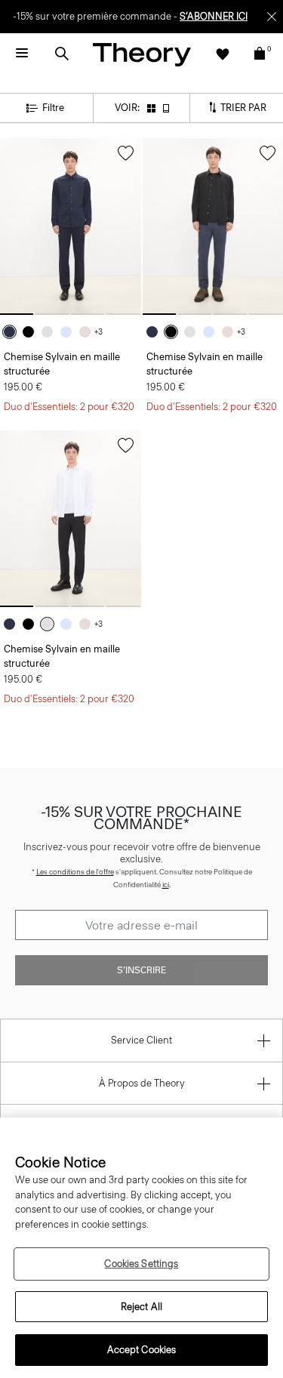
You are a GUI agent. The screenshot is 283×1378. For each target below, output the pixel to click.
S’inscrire (141, 970)
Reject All (141, 1306)
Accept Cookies (142, 1349)
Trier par (242, 107)
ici (165, 884)
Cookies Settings (141, 1263)
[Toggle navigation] (22, 53)
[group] (70, 226)
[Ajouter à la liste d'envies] (126, 153)
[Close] (271, 16)
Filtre (53, 107)
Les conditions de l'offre (75, 872)
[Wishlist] (222, 53)
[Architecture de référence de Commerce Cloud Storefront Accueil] (142, 54)
